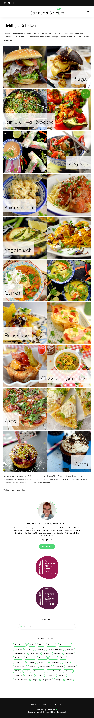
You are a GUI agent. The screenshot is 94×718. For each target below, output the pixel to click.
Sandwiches (39, 671)
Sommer (68, 671)
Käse (66, 662)
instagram (4, 3)
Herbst (31, 662)
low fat (33, 666)
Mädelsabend (45, 666)
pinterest (9, 3)
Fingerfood (34, 653)
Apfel (32, 645)
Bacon (30, 649)
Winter (69, 680)
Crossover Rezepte (55, 649)
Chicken (40, 649)
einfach (70, 649)
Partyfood (72, 666)
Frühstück (69, 653)
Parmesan (59, 666)
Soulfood (19, 675)
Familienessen (20, 653)
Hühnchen (43, 662)
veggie (59, 680)
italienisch (55, 662)
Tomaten (62, 675)
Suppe (41, 675)
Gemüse (42, 658)
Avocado (19, 649)
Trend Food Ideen (21, 680)
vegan (35, 680)
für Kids (18, 658)
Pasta (18, 671)
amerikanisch (20, 645)
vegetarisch (47, 680)
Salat (27, 671)
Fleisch (46, 653)
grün (63, 658)
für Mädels (30, 658)
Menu (88, 11)
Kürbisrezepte (20, 666)
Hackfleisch (20, 662)
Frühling (57, 653)
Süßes (51, 675)
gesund (53, 658)
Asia (41, 645)
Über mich (47, 546)
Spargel (30, 675)
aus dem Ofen (65, 645)
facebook (13, 3)
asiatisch (52, 645)
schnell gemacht (54, 671)
